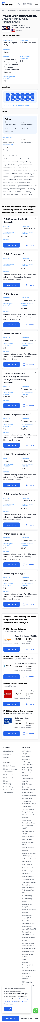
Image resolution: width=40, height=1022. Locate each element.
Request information (29, 1018)
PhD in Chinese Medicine (15, 454)
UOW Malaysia (27, 982)
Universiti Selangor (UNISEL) (26, 636)
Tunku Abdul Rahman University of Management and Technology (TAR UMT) (29, 887)
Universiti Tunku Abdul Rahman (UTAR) (27, 956)
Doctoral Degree (9, 787)
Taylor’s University (28, 879)
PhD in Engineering (13, 573)
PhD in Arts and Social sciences (15, 657)
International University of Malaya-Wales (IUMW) (29, 803)
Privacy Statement (11, 1001)
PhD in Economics (12, 254)
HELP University (27, 784)
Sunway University (28, 876)
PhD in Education (12, 333)
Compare (30, 245)
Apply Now (10, 1018)
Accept (8, 1009)
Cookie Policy (23, 999)
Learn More (11, 245)
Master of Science (9, 775)
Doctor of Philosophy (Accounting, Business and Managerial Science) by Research (16, 378)
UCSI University (27, 895)
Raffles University (28, 868)
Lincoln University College (25, 691)
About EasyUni (8, 751)
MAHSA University (28, 836)
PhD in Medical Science (15, 494)
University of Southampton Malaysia (26, 975)
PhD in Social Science (14, 533)
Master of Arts (8, 778)
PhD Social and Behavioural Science (18, 712)
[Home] (3, 11)
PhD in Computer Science (16, 414)
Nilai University (27, 864)
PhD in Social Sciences (15, 683)
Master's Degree (9, 766)
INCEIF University (27, 792)
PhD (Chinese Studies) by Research (16, 220)
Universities (12, 10)
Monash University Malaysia (25, 663)
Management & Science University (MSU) (28, 842)
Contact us (7, 754)
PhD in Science (10, 294)
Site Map (6, 757)
